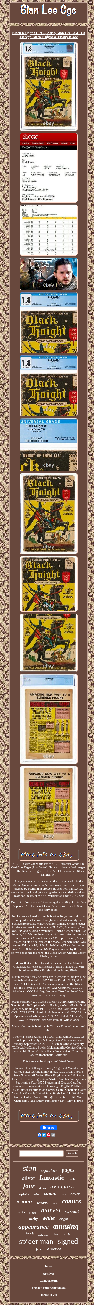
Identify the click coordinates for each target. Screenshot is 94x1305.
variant (72, 1211)
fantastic (51, 1177)
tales (36, 1194)
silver (28, 1178)
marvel (51, 1210)
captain (23, 1194)
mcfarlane (43, 1235)
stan (30, 1168)
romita (32, 1212)
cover (75, 1194)
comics (71, 1201)
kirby (33, 1219)
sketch (42, 1188)
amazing (66, 1226)
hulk (72, 1179)
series (21, 1212)
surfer (67, 1234)
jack (55, 1203)
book (30, 1233)
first (39, 1249)
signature (49, 1170)
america (54, 1249)
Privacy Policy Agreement (48, 1287)
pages (68, 1170)
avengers (62, 1186)
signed (68, 1241)
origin (63, 1219)
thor (55, 1234)
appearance (33, 1226)
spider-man (36, 1241)
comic (50, 1193)
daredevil (42, 1203)
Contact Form (49, 1280)
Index (48, 1266)
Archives (48, 1273)
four (29, 1185)
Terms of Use (48, 1294)
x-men (24, 1201)
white (48, 1218)
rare (63, 1194)
